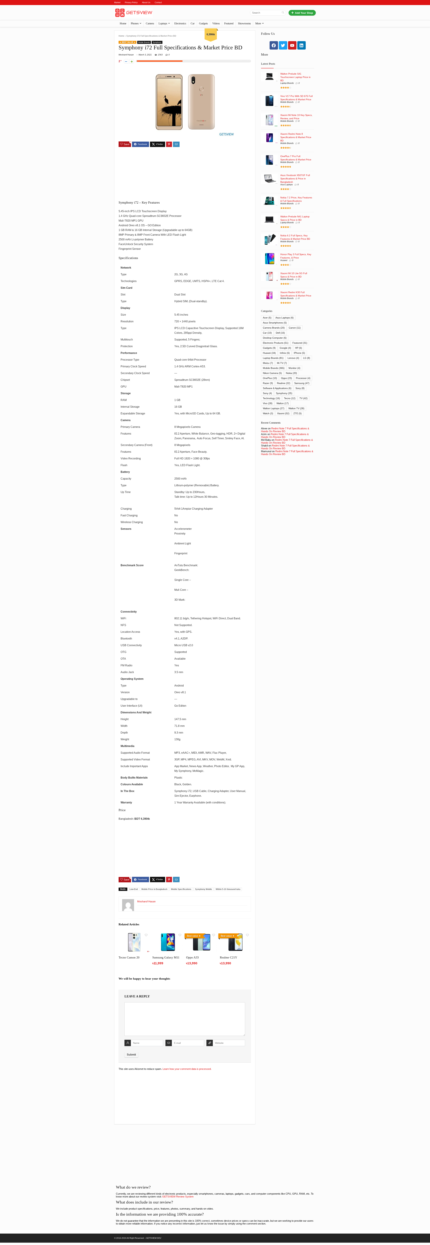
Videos (216, 23)
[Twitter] (283, 45)
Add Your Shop (304, 12)
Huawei (283, 260)
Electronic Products (275, 342)
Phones (135, 23)
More (258, 23)
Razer (268, 383)
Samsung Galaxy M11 (165, 957)
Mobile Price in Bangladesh (154, 889)
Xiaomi (283, 413)
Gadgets (203, 23)
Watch (268, 413)
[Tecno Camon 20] (134, 934)
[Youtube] (292, 45)
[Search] (283, 13)
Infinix (285, 353)
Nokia (291, 373)
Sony (300, 388)
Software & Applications (277, 388)
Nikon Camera (272, 373)
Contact (158, 2)
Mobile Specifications (181, 889)
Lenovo (293, 358)
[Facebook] (274, 45)
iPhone (299, 353)
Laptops (163, 23)
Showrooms (244, 23)
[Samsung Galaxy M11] (167, 934)
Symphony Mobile (203, 889)
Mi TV (282, 363)
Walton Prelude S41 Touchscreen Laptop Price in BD (295, 77)
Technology (271, 398)
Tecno (289, 398)
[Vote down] (126, 61)
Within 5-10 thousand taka (228, 889)
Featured (228, 23)
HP (298, 348)
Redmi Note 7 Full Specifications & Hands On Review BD (285, 430)
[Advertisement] (185, 174)
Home (123, 23)
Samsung (301, 383)
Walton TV (296, 408)
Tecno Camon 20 (129, 957)
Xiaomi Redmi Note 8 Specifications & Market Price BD (295, 137)
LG (306, 358)
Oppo (286, 378)
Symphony (157, 42)
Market (117, 2)
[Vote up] (132, 61)
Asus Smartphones (275, 322)
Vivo (267, 403)
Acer (267, 317)
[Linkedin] (301, 45)
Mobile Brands (144, 42)
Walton (282, 403)
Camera (150, 23)
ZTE (297, 413)
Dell (280, 332)
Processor (303, 378)
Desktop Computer (275, 337)
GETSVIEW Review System (178, 1196)
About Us (146, 2)
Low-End (134, 889)
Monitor (294, 368)
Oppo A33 (192, 957)
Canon (295, 327)
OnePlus (270, 378)
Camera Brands (274, 327)
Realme (283, 383)
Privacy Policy (131, 2)
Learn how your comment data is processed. (187, 1068)
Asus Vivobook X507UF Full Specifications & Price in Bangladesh (295, 178)
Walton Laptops (273, 408)
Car (193, 23)
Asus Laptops (286, 184)
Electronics (180, 23)
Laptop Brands (287, 83)
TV (303, 398)
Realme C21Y (228, 957)
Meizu (268, 363)
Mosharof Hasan (126, 55)
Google (285, 348)
